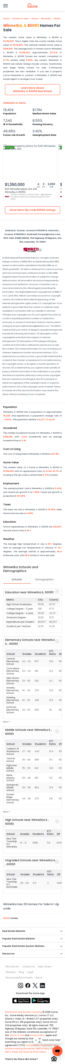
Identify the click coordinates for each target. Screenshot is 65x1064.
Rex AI (39, 977)
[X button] (35, 985)
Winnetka (46, 18)
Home (6, 18)
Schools (17, 579)
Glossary (11, 972)
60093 (57, 18)
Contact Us (28, 966)
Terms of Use (16, 1035)
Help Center (44, 966)
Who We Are (12, 966)
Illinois (34, 18)
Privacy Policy (37, 1035)
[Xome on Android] (41, 1000)
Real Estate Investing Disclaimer (31, 1047)
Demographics (44, 579)
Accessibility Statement (39, 1045)
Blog (21, 972)
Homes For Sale (20, 18)
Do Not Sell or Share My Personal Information (31, 1050)
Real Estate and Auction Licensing (23, 1012)
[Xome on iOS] (22, 1000)
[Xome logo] (32, 5)
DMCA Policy (42, 1048)
